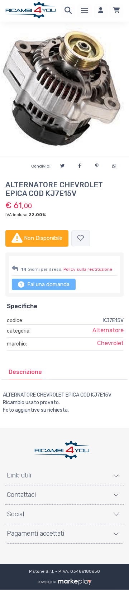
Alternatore (108, 330)
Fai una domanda (48, 284)
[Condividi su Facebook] (79, 164)
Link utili (19, 475)
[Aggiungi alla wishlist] (80, 238)
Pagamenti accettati (35, 534)
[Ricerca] (68, 10)
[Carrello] (116, 11)
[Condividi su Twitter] (62, 164)
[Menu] (84, 10)
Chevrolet (110, 343)
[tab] (25, 372)
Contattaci (21, 495)
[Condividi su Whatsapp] (114, 165)
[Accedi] (101, 11)
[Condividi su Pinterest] (96, 164)
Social (15, 514)
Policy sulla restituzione (87, 269)
